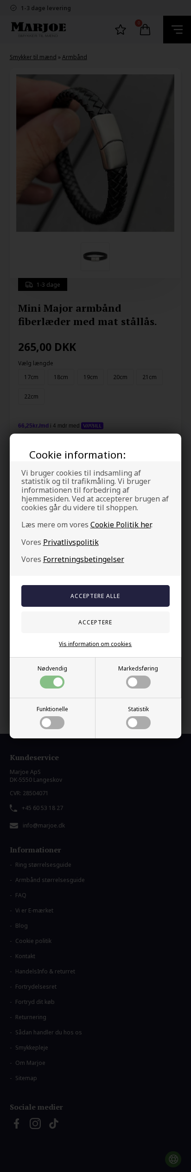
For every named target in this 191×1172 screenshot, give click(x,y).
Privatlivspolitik (71, 542)
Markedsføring (138, 668)
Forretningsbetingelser (83, 559)
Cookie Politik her (120, 525)
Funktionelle (52, 709)
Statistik (138, 709)
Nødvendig (52, 668)
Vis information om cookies (95, 644)
